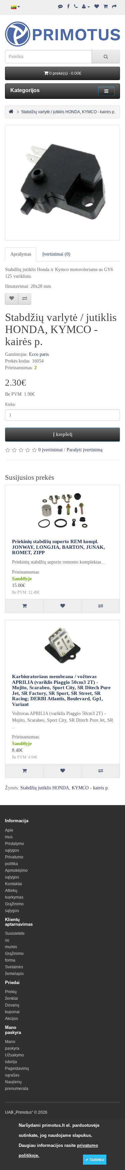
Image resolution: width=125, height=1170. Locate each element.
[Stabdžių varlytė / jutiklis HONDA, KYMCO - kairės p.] (62, 183)
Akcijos (11, 1018)
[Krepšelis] (105, 6)
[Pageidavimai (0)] (96, 6)
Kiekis (10, 404)
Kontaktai (13, 884)
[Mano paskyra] (86, 6)
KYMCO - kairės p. (90, 787)
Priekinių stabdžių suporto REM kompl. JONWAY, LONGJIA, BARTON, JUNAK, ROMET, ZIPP (58, 547)
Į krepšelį (62, 434)
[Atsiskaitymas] (114, 6)
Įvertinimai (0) (56, 254)
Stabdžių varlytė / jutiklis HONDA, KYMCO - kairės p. (68, 112)
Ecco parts (39, 354)
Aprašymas (20, 254)
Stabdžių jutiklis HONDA (44, 787)
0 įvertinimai (50, 449)
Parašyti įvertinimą (84, 449)
